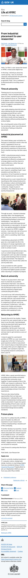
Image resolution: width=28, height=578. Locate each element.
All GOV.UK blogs (6, 544)
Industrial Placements (11, 45)
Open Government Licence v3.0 (11, 559)
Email (17, 490)
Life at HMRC (8, 12)
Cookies (20, 551)
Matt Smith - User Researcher (9, 43)
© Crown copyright (14, 574)
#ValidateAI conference (10, 477)
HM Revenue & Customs (15, 15)
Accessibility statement (8, 551)
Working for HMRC (6, 532)
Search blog (5, 21)
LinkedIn (5, 490)
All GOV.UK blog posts (8, 547)
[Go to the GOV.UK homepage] (7, 2)
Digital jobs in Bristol (18, 480)
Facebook (18, 488)
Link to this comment (6, 518)
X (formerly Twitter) (8, 488)
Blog (3, 9)
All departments (6, 549)
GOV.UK (19, 547)
